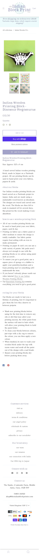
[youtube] (26, 473)
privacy (20, 431)
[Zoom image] (19, 56)
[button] (7, 56)
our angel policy (19, 422)
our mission (20, 452)
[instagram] (17, 473)
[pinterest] (22, 473)
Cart (34, 8)
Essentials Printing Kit (15, 282)
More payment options (19, 144)
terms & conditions (19, 417)
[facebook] (12, 473)
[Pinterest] (8, 365)
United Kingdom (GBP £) (19, 505)
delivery (19, 413)
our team (20, 448)
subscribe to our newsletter (20, 435)
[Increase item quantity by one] (9, 125)
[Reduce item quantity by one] (3, 125)
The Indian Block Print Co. (21, 525)
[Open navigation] (5, 8)
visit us (19, 408)
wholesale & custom (19, 426)
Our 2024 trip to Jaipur (20, 461)
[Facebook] (3, 365)
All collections (7, 30)
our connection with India (20, 457)
